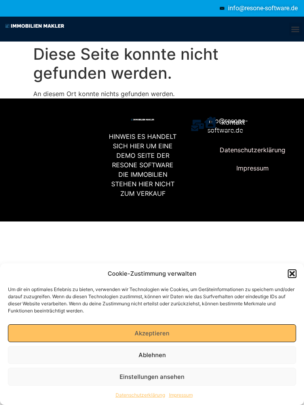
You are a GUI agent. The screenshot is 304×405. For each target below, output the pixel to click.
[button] (292, 274)
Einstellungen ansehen (152, 376)
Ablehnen (152, 355)
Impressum (181, 395)
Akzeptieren (152, 333)
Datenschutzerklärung (140, 395)
